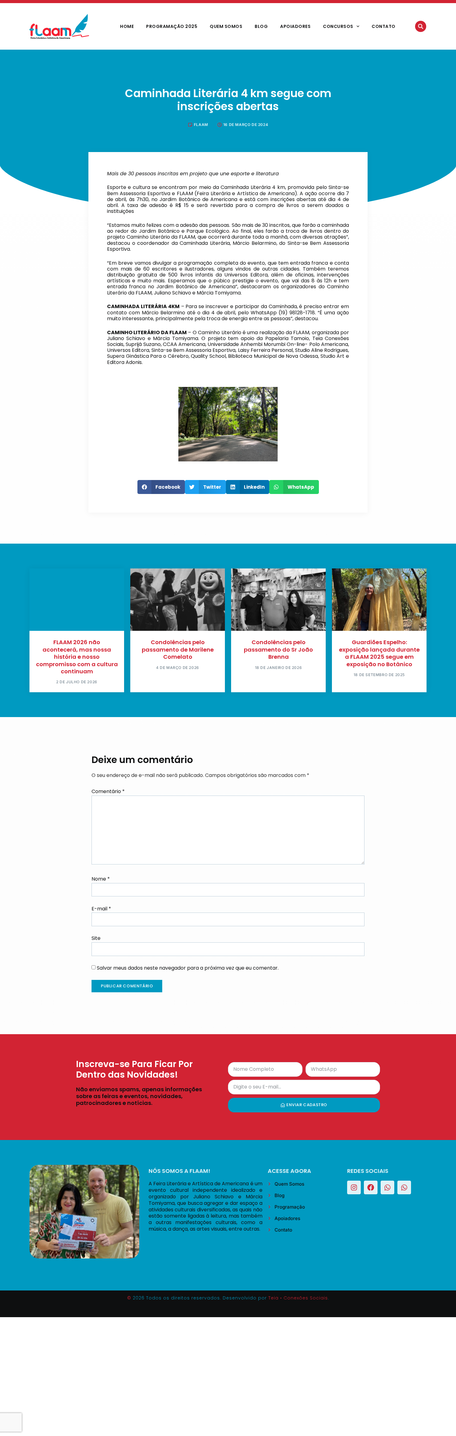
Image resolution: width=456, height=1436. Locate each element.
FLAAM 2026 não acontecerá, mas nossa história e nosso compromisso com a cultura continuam (77, 656)
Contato (384, 26)
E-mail (101, 908)
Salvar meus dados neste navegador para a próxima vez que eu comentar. (188, 968)
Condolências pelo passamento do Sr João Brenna (278, 649)
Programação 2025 (171, 26)
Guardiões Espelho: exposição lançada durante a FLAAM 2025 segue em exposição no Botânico (379, 653)
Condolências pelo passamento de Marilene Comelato (178, 649)
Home (127, 26)
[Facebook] (371, 1187)
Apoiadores (295, 26)
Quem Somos (226, 26)
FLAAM (201, 124)
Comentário (108, 791)
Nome (101, 878)
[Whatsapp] (387, 1187)
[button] (420, 26)
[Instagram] (354, 1187)
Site (96, 938)
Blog (261, 26)
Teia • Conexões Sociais (298, 1298)
